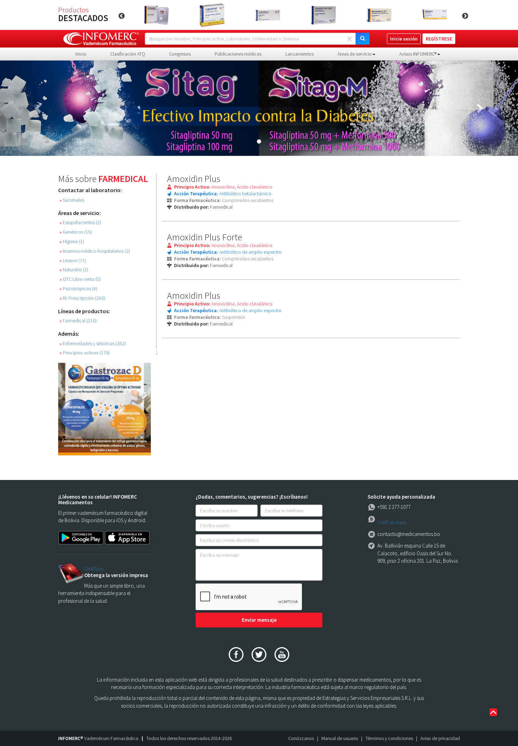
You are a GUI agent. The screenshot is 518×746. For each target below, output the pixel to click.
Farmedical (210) (78, 321)
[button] (39, 108)
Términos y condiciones (389, 738)
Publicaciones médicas (238, 54)
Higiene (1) (72, 242)
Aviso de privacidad (440, 738)
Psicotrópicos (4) (78, 289)
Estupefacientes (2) (80, 223)
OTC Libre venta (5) (80, 279)
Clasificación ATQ (127, 54)
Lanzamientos (299, 54)
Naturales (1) (74, 270)
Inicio (80, 54)
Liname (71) (73, 261)
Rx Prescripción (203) (82, 298)
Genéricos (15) (76, 232)
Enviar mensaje (259, 620)
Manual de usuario (339, 738)
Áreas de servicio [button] (355, 54)
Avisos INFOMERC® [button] (418, 54)
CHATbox (94, 568)
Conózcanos (301, 738)
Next (465, 16)
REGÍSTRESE (439, 39)
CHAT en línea (391, 522)
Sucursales (72, 200)
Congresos (180, 54)
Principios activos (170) (85, 353)
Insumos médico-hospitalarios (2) (95, 251)
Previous (121, 16)
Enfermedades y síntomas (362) (93, 344)
